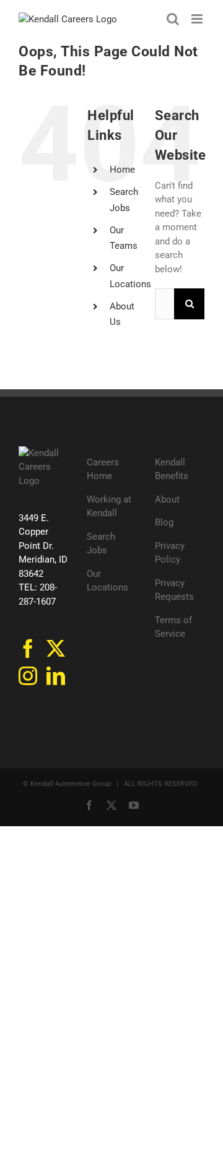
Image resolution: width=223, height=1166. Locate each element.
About (167, 499)
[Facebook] (28, 648)
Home (122, 169)
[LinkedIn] (55, 676)
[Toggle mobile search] (173, 18)
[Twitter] (55, 648)
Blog (164, 522)
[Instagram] (28, 676)
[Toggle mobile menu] (197, 18)
